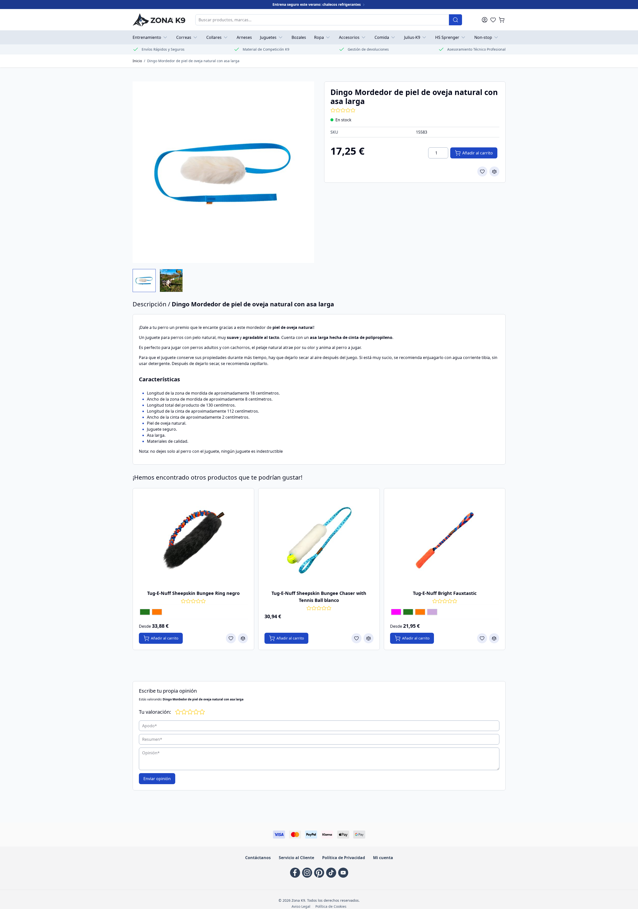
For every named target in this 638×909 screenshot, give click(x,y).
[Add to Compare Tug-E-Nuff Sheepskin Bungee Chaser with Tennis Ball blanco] (368, 638)
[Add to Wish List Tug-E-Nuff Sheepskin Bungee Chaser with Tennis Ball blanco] (356, 638)
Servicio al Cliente (296, 857)
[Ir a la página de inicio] (159, 20)
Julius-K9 (412, 37)
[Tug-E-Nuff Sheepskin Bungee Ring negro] (193, 539)
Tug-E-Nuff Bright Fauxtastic (445, 593)
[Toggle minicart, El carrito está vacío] (502, 20)
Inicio (137, 60)
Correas (183, 37)
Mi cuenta (383, 857)
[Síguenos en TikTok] (331, 873)
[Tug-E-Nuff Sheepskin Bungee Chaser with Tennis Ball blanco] (319, 539)
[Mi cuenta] (485, 20)
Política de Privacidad (343, 857)
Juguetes (268, 37)
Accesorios (349, 37)
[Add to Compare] (494, 171)
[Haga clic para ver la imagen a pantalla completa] (223, 172)
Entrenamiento (147, 37)
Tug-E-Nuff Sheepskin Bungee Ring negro (193, 593)
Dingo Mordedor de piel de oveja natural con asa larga (193, 60)
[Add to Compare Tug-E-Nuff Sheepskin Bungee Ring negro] (243, 638)
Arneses (244, 37)
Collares (214, 37)
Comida (382, 37)
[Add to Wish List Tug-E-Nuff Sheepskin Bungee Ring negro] (231, 638)
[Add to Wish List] (482, 171)
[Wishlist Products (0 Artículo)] (493, 20)
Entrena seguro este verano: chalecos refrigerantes (317, 4)
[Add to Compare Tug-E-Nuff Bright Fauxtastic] (494, 638)
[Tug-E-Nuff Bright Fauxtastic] (445, 539)
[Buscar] (455, 19)
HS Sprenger (447, 37)
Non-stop (483, 37)
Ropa (319, 37)
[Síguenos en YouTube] (343, 873)
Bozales (299, 37)
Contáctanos (258, 857)
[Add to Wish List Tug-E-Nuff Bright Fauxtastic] (482, 638)
